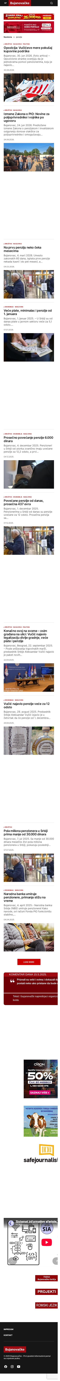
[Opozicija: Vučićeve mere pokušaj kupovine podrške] (29, 87)
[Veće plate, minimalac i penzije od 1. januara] (29, 347)
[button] (5, 3)
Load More (28, 962)
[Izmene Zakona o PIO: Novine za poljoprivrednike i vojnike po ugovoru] (29, 157)
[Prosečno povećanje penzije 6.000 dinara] (29, 474)
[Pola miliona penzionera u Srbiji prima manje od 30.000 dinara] (29, 868)
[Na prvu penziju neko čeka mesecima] (29, 284)
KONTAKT (8, 1335)
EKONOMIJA (9, 307)
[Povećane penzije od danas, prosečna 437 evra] (29, 540)
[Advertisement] (30, 203)
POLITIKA (26, 44)
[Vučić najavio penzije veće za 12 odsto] (29, 741)
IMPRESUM (8, 1329)
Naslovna (8, 37)
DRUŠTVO (8, 44)
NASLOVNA (17, 44)
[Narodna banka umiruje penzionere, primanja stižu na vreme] (29, 937)
